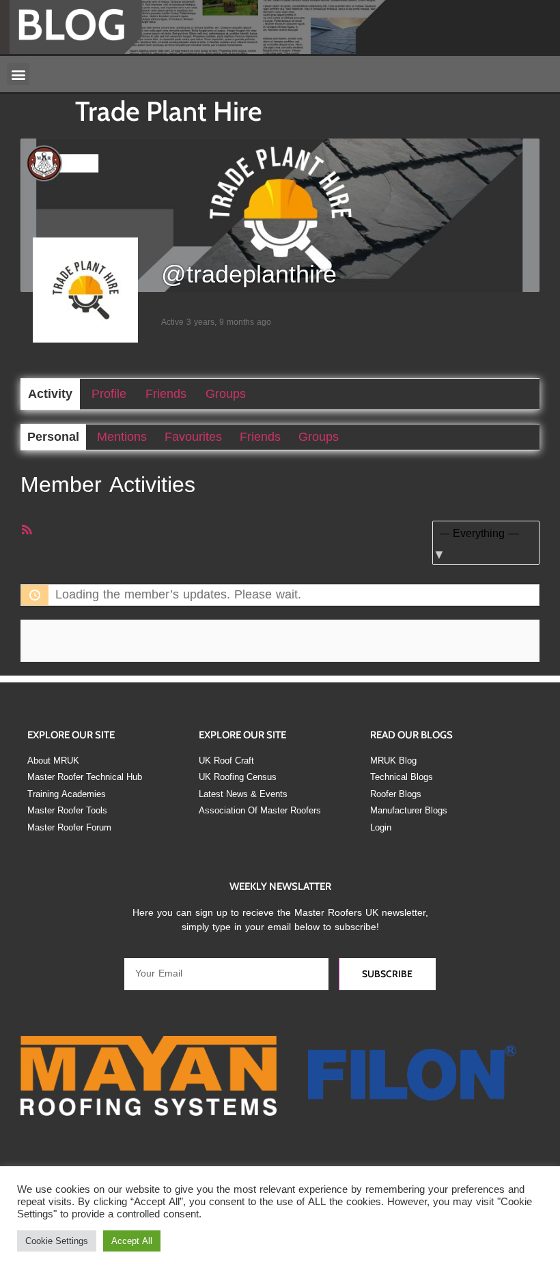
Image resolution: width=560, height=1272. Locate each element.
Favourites (193, 436)
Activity (50, 393)
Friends (165, 393)
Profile (109, 393)
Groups (226, 393)
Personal (53, 436)
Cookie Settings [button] (56, 1240)
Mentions (122, 436)
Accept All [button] (131, 1240)
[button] (18, 74)
